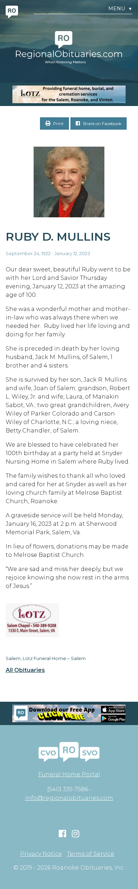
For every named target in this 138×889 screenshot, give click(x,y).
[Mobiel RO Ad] (69, 713)
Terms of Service (90, 854)
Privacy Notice (41, 854)
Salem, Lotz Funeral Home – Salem (46, 658)
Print (58, 123)
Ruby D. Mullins (58, 236)
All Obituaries (25, 670)
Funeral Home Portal (69, 774)
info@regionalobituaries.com (69, 798)
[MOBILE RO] (69, 94)
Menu (120, 9)
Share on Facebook (101, 123)
